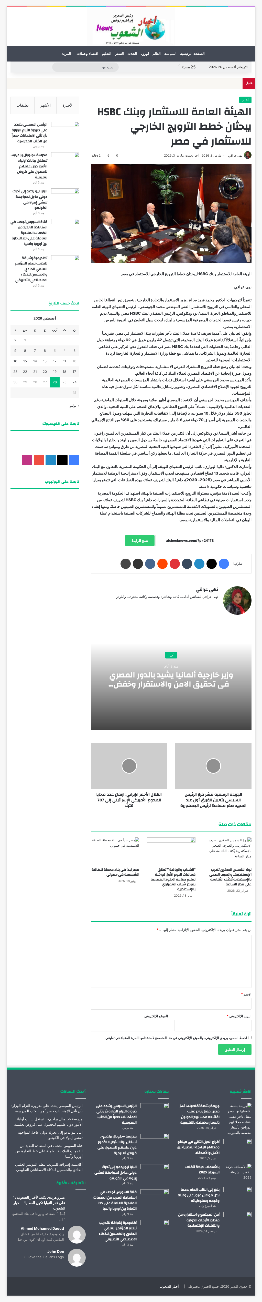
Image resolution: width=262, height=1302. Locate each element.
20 (45, 372)
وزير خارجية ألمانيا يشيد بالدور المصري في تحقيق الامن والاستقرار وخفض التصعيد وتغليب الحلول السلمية (171, 684)
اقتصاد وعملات (87, 54)
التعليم (106, 54)
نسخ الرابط (140, 540)
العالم (156, 54)
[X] (211, 564)
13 (45, 361)
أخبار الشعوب (169, 1286)
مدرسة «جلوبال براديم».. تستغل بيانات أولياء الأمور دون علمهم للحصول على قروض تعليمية (28, 166)
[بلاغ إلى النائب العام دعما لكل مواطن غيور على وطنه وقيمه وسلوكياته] (237, 1196)
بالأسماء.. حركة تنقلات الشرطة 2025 (202, 1170)
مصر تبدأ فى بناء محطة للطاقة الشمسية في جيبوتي (115, 872)
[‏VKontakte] (150, 564)
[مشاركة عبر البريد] (138, 564)
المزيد (66, 54)
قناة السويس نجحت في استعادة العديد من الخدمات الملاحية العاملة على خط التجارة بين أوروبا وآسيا (28, 233)
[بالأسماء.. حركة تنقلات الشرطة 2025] (237, 1173)
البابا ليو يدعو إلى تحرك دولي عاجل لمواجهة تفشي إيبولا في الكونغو (30, 199)
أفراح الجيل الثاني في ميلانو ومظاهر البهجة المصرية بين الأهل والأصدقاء (198, 1147)
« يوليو (74, 405)
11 (64, 361)
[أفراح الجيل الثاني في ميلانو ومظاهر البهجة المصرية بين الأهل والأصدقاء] (237, 1148)
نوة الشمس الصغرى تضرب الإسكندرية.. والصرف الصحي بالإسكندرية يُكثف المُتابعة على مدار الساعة (230, 877)
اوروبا (144, 54)
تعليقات (22, 105)
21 (35, 372)
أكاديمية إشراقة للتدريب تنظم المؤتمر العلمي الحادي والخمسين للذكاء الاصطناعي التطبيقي (31, 269)
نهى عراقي (235, 155)
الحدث (132, 54)
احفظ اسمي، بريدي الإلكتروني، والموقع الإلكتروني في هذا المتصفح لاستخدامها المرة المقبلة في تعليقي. (175, 1038)
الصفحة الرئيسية (192, 54)
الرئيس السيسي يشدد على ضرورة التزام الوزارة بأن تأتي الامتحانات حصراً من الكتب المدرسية (29, 133)
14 (35, 361)
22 (25, 372)
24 (74, 382)
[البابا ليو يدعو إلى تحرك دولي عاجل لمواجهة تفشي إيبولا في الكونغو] (65, 198)
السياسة (170, 54)
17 (74, 372)
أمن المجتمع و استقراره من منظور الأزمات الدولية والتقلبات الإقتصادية (199, 1220)
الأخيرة (67, 105)
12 (55, 361)
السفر (119, 54)
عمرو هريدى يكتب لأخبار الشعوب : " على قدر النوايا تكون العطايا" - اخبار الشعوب (39, 1202)
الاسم (246, 994)
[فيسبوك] (224, 564)
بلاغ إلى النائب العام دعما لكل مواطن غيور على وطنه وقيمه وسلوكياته (199, 1195)
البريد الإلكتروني (239, 1016)
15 (25, 361)
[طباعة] (126, 564)
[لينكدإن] (199, 564)
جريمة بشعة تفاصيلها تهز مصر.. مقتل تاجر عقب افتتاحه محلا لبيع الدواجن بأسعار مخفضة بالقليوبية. (200, 1114)
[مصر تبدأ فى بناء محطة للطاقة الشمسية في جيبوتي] (115, 851)
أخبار (245, 100)
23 (15, 372)
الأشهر (45, 105)
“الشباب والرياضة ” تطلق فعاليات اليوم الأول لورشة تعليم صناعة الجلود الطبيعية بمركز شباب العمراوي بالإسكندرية (173, 879)
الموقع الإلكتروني (156, 1016)
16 (15, 361)
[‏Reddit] (162, 564)
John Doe (55, 1251)
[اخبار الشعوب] (131, 26)
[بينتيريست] (175, 564)
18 (64, 372)
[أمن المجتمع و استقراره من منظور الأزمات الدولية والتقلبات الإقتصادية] (237, 1221)
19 (55, 372)
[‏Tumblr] (187, 564)
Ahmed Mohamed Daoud (42, 1228)
